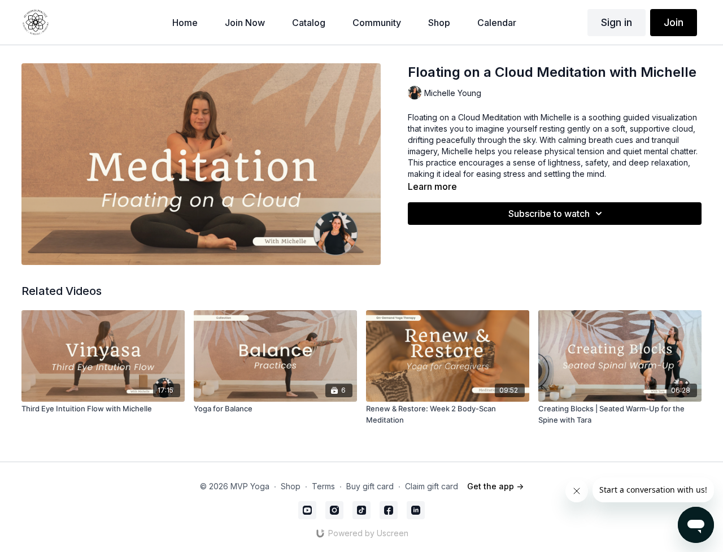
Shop (290, 486)
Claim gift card (431, 486)
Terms (323, 486)
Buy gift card (370, 486)
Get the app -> (495, 486)
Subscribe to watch (549, 213)
